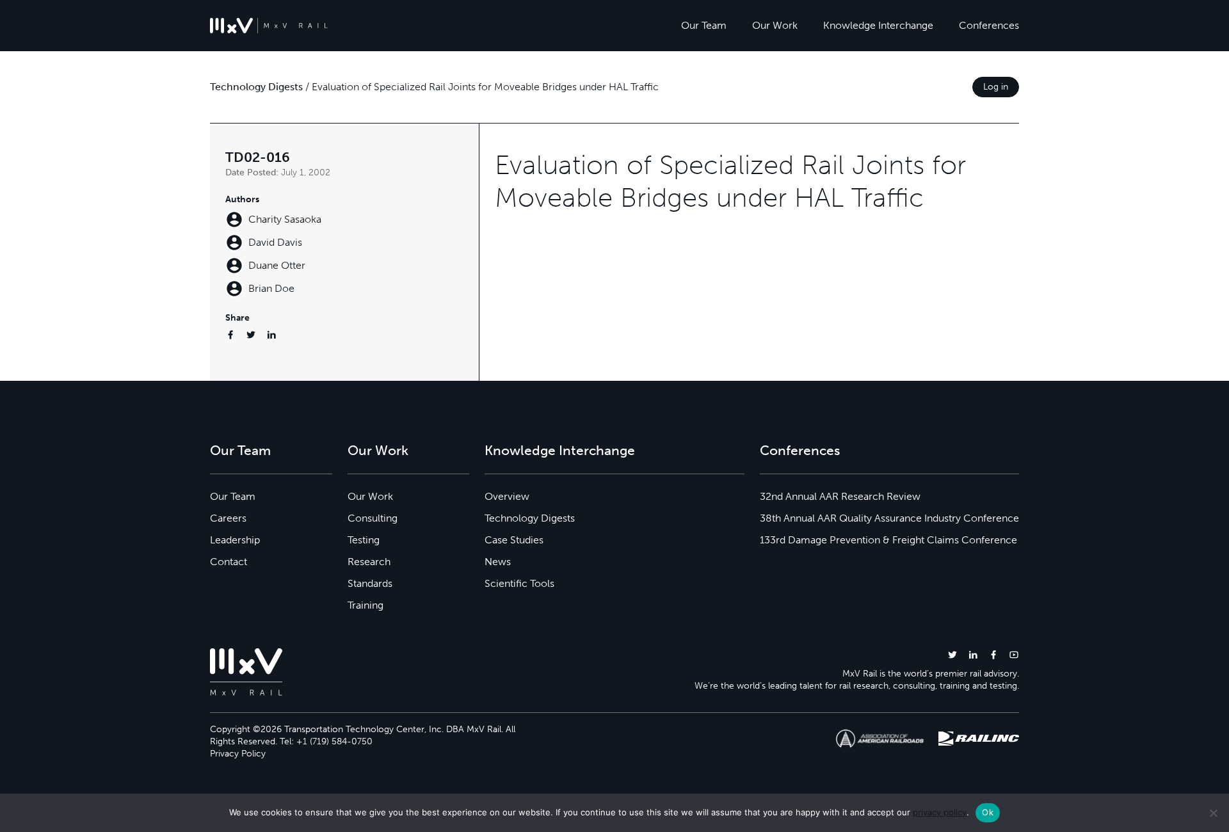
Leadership (235, 540)
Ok (987, 812)
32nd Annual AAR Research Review (840, 496)
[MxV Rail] (269, 25)
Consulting (373, 518)
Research (369, 562)
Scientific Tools (519, 583)
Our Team (704, 25)
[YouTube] (1014, 654)
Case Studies (514, 540)
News (498, 562)
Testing (364, 540)
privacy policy (940, 812)
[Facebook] (230, 334)
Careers (228, 518)
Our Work (775, 25)
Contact (228, 562)
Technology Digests (256, 87)
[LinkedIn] (271, 334)
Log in (995, 86)
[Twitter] (251, 334)
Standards (370, 583)
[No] (1213, 812)
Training (365, 605)
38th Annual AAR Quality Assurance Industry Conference (889, 518)
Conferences (989, 25)
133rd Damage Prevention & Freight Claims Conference (888, 540)
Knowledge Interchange (878, 25)
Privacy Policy (238, 753)
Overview (507, 496)
